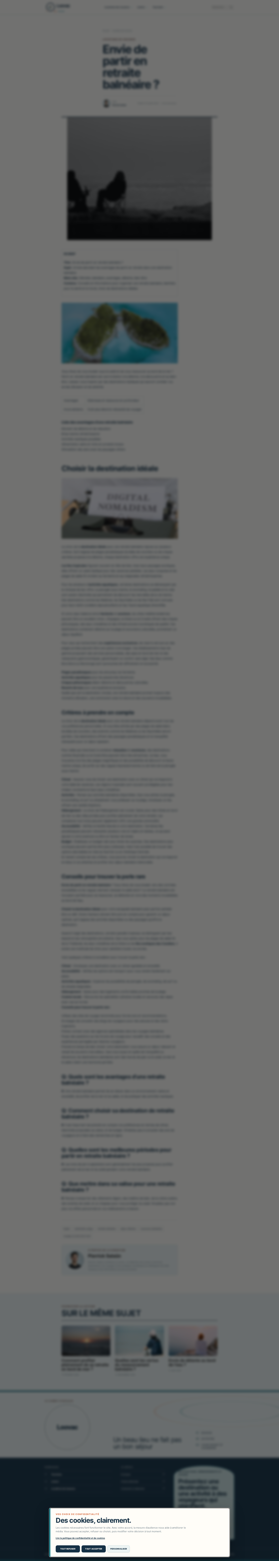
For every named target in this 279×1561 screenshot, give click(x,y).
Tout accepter (93, 1549)
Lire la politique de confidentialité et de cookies (80, 1538)
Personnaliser (118, 1549)
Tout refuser (67, 1549)
